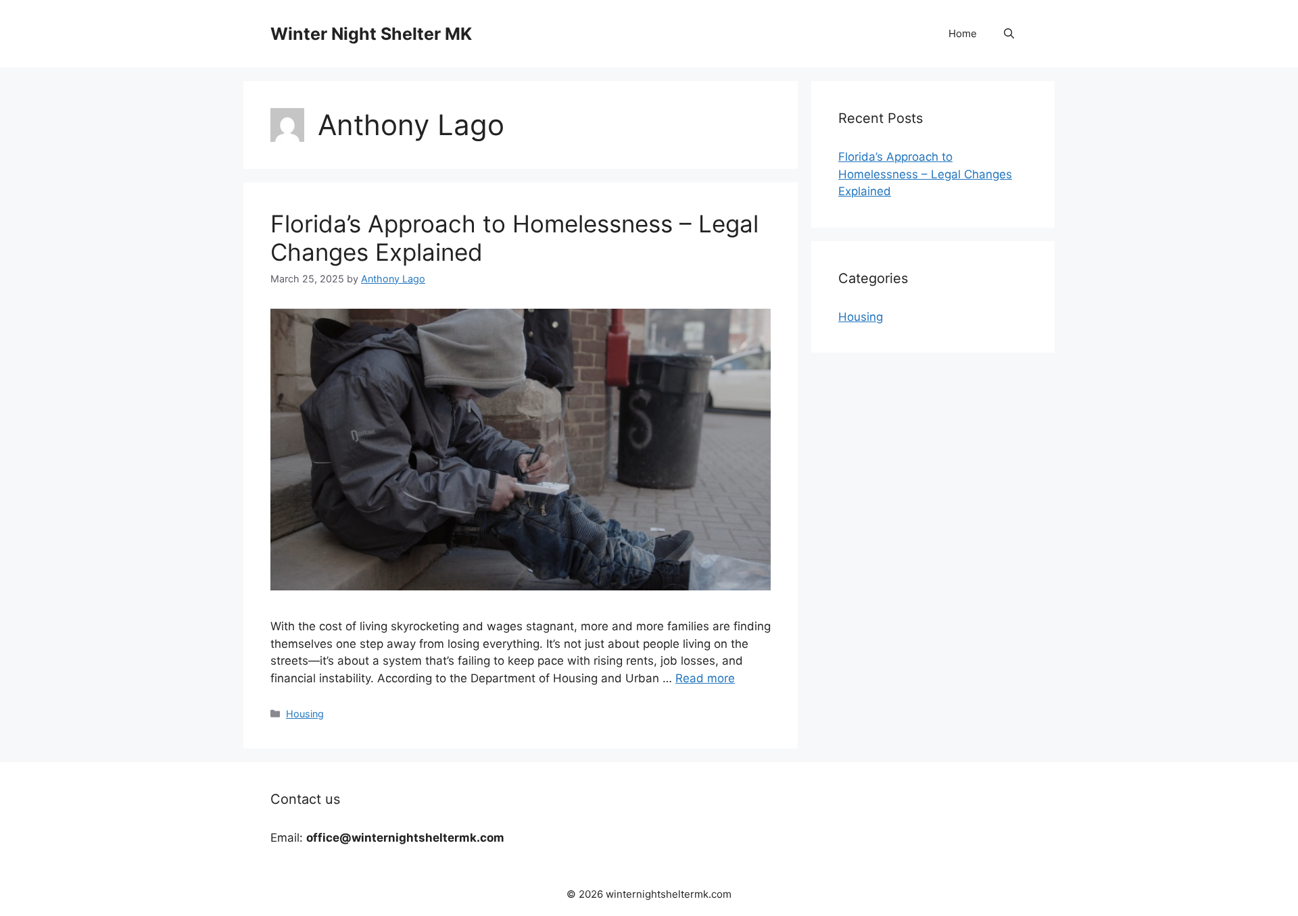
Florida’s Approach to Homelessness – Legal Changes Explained (925, 174)
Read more (705, 678)
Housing (305, 713)
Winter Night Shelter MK (371, 34)
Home (962, 33)
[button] (1009, 34)
